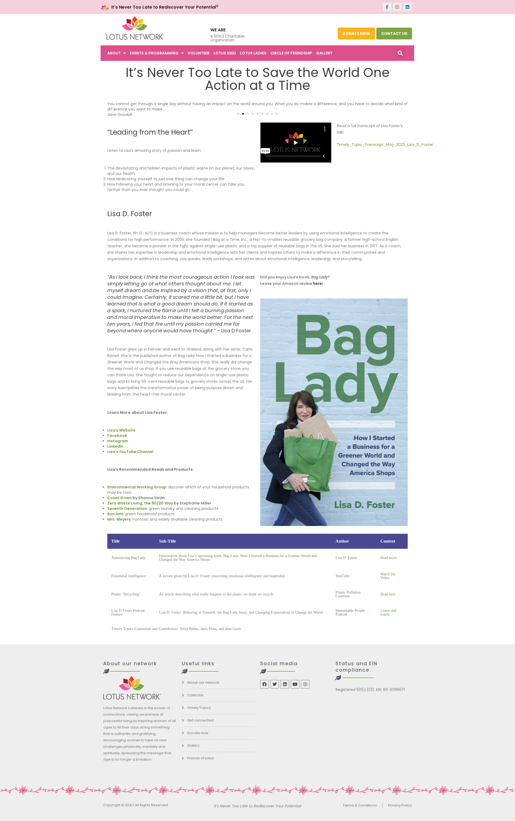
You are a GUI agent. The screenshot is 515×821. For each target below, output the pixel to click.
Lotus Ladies (253, 53)
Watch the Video (387, 576)
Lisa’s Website (121, 430)
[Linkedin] (407, 7)
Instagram (117, 441)
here (317, 283)
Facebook (117, 435)
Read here (387, 594)
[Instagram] (397, 7)
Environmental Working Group (136, 487)
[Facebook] (264, 684)
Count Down (119, 497)
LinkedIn (115, 446)
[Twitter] (274, 684)
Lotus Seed (225, 53)
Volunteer (198, 53)
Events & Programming (154, 53)
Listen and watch (388, 612)
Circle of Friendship (291, 53)
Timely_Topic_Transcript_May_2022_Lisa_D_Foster (385, 144)
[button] (400, 53)
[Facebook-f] (387, 7)
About (114, 53)
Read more (388, 558)
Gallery (324, 53)
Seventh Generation (127, 508)
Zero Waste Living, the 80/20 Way (140, 503)
